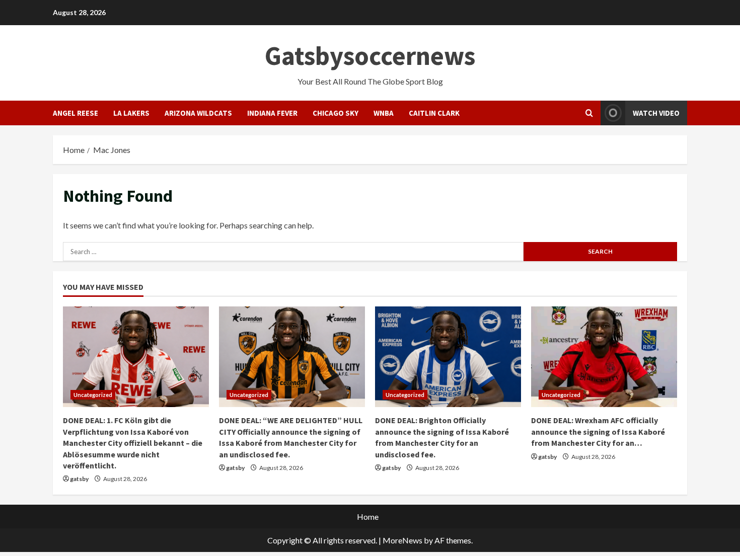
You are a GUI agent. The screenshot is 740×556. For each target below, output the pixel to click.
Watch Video (656, 113)
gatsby (79, 479)
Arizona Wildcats (198, 113)
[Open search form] (589, 113)
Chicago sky (335, 113)
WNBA (384, 113)
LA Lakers (131, 113)
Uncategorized (92, 394)
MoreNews (402, 540)
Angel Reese (75, 113)
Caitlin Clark (434, 113)
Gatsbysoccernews (370, 55)
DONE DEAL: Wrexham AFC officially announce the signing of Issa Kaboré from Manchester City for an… (598, 431)
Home (368, 516)
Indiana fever (272, 113)
